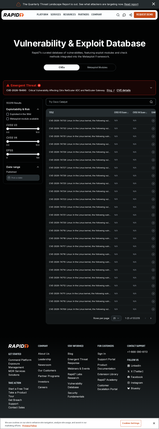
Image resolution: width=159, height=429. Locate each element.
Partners (83, 15)
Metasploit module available (24, 118)
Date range (13, 167)
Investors (43, 381)
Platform (42, 15)
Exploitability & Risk (18, 109)
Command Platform (19, 359)
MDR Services (16, 371)
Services (56, 15)
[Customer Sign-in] (130, 15)
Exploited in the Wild (20, 114)
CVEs (62, 67)
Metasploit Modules (97, 67)
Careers (42, 387)
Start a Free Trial (18, 388)
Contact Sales (16, 407)
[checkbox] (7, 114)
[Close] (154, 423)
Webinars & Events (79, 368)
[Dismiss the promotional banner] (153, 4)
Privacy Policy (29, 425)
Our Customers (47, 370)
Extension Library (108, 374)
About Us (43, 353)
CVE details (124, 90)
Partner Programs (48, 376)
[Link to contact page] (124, 15)
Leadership (44, 359)
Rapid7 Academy (107, 379)
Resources (69, 15)
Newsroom (44, 364)
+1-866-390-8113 (137, 351)
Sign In (102, 353)
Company (96, 15)
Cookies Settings (130, 423)
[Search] (118, 15)
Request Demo (144, 15)
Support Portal (106, 359)
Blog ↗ (111, 90)
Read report (131, 4)
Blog (70, 353)
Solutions (13, 374)
